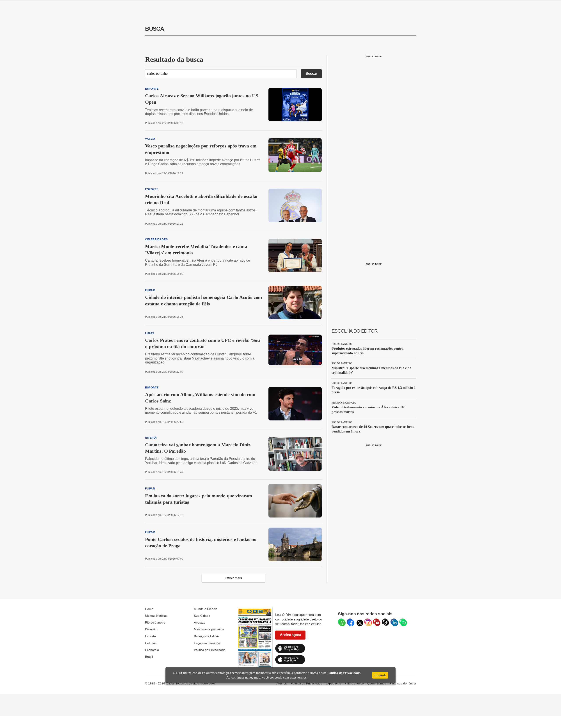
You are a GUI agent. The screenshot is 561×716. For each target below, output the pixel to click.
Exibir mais (233, 578)
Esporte (150, 636)
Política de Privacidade (209, 650)
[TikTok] (385, 622)
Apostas (199, 622)
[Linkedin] (394, 622)
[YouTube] (376, 622)
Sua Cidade (202, 615)
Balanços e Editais (206, 636)
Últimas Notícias (156, 615)
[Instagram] (367, 622)
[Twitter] (358, 622)
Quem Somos (376, 683)
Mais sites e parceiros (209, 629)
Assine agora (290, 635)
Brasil (149, 656)
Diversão (151, 629)
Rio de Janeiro (155, 622)
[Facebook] (350, 622)
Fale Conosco (354, 683)
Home (149, 609)
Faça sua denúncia (207, 643)
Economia (152, 650)
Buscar (311, 73)
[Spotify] (402, 622)
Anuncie (282, 683)
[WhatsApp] (341, 622)
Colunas (150, 643)
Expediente (333, 683)
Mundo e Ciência (205, 609)
